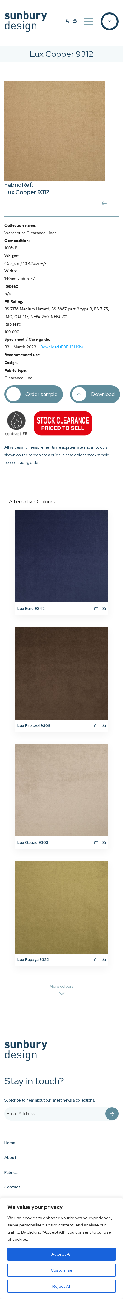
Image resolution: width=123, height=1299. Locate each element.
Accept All (61, 1254)
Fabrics (11, 1172)
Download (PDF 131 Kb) (61, 347)
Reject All (61, 1286)
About (10, 1157)
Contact (12, 1187)
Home (10, 1142)
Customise (62, 1270)
